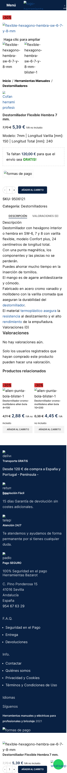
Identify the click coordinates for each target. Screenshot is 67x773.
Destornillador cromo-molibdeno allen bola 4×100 (16, 404)
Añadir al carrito (32, 189)
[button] (17, 429)
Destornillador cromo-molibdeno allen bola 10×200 (47, 404)
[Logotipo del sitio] (33, 5)
